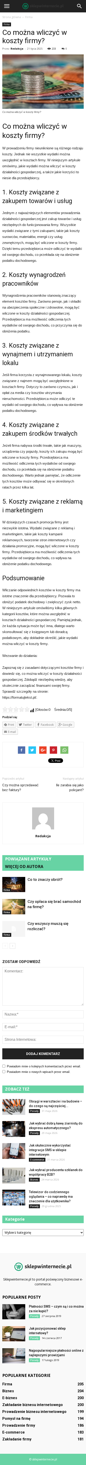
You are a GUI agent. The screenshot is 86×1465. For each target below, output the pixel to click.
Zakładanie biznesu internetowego (32, 1405)
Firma (7, 24)
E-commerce (37, 1159)
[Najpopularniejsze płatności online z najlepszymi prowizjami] (13, 1356)
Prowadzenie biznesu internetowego (34, 1411)
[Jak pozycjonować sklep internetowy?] (13, 1334)
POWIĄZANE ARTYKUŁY (28, 859)
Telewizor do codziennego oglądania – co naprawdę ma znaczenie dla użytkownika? (51, 1196)
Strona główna (11, 17)
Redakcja (17, 48)
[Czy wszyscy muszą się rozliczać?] (13, 929)
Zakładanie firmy (16, 1439)
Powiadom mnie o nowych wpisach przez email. (38, 1072)
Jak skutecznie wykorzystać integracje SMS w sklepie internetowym (50, 1150)
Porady (34, 1111)
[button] (79, 6)
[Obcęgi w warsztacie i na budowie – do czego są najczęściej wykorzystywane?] (13, 1107)
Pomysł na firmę (16, 1418)
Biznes (34, 1179)
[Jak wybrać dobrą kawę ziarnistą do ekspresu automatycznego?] (13, 1129)
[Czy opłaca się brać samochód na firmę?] (13, 906)
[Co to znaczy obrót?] (13, 884)
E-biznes (9, 1398)
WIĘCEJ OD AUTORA (24, 866)
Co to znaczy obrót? (45, 879)
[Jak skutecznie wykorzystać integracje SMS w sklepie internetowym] (13, 1151)
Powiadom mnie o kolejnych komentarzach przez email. (44, 1066)
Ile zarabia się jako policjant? (70, 787)
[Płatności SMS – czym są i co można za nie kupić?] (13, 1312)
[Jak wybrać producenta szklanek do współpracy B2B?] (13, 1175)
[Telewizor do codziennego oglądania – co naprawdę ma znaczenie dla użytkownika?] (13, 1197)
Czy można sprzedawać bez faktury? (20, 787)
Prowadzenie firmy (18, 1425)
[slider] (16, 709)
